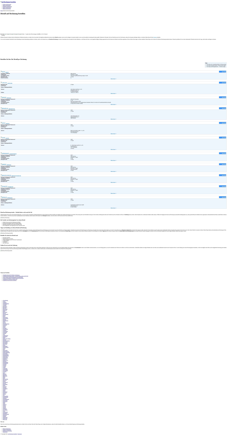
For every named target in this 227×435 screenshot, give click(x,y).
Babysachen (5, 308)
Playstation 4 (5, 382)
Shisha (4, 390)
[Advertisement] (35, 24)
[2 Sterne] (10, 34)
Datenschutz (5, 431)
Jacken (4, 348)
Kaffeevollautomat (6, 352)
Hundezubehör (5, 347)
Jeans (4, 349)
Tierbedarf (5, 408)
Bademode (5, 310)
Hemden (4, 339)
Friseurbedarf (5, 329)
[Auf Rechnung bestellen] (8, 2)
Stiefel (4, 402)
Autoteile (4, 305)
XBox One (5, 419)
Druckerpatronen (6, 323)
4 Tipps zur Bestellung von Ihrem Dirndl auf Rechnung (13, 278)
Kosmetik (4, 364)
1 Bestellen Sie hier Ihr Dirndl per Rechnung (11, 275)
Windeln (4, 416)
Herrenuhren (5, 342)
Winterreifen (5, 417)
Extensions (5, 324)
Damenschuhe (5, 318)
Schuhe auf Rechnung (7, 429)
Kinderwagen (5, 359)
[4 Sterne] (18, 34)
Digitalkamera (5, 320)
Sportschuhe (5, 400)
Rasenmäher (5, 384)
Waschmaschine (6, 414)
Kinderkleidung (6, 355)
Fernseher (5, 328)
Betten (4, 311)
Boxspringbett (5, 314)
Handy (4, 337)
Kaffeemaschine (6, 351)
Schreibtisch (5, 388)
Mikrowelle (5, 375)
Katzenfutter (5, 353)
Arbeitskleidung (6, 303)
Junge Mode (5, 350)
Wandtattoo (5, 413)
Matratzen (5, 374)
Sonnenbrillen (5, 397)
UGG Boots (5, 409)
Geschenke (5, 332)
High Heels (5, 344)
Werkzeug (5, 415)
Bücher (4, 315)
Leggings (4, 371)
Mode (4, 378)
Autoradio (5, 304)
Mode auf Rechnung (7, 428)
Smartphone (5, 391)
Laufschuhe (5, 368)
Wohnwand (5, 418)
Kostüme (4, 365)
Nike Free (5, 380)
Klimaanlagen (5, 362)
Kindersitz (5, 358)
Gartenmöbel (5, 331)
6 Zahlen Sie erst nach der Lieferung (9, 280)
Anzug (4, 301)
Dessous (4, 319)
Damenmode (5, 317)
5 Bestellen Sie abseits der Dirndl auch (10, 279)
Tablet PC (5, 404)
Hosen (4, 345)
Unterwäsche (5, 412)
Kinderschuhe (5, 357)
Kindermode (5, 356)
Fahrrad (4, 325)
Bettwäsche (5, 312)
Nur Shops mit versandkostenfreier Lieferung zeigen (216, 64)
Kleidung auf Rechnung (7, 430)
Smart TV (5, 392)
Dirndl (4, 321)
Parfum (4, 381)
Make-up (4, 373)
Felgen (4, 327)
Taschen (4, 406)
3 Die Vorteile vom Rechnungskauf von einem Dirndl (13, 277)
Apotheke (5, 302)
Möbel (4, 376)
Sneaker (4, 393)
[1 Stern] (6, 34)
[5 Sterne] (23, 34)
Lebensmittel (5, 369)
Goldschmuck (5, 335)
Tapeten (4, 405)
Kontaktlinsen (5, 363)
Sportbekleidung (6, 399)
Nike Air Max (5, 379)
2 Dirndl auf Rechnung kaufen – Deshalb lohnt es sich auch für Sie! (15, 276)
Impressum (20, 433)
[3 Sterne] (14, 34)
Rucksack (5, 386)
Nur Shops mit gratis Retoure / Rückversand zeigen (216, 65)
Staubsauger (5, 401)
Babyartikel (5, 306)
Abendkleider (5, 300)
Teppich (4, 407)
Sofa (4, 395)
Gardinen (4, 330)
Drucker (4, 322)
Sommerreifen (5, 396)
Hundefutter (5, 346)
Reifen (4, 385)
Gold (4, 334)
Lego (4, 372)
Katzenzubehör (6, 354)
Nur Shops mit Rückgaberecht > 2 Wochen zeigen (216, 66)
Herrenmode (5, 341)
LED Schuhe (5, 370)
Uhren (4, 411)
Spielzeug (5, 398)
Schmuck (4, 387)
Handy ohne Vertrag (6, 338)
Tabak (4, 403)
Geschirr (4, 333)
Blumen (4, 313)
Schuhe (4, 389)
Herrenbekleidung (6, 340)
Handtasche (5, 336)
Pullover (4, 383)
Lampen (4, 366)
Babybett (4, 307)
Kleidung (155, 37)
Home (1, 10)
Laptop (4, 367)
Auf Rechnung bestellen (12, 433)
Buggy (4, 316)
